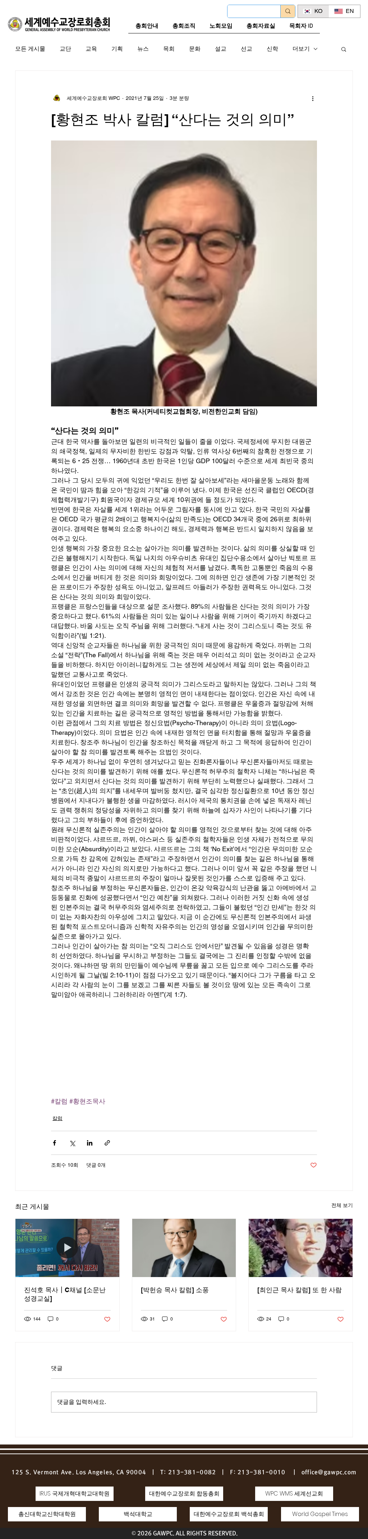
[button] (343, 49)
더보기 (301, 48)
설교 (220, 48)
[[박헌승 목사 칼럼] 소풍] (184, 1248)
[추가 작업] (312, 98)
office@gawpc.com (329, 1472)
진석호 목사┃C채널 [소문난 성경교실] (65, 1294)
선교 (246, 48)
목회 (169, 48)
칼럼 (57, 1118)
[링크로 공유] (107, 1142)
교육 (91, 48)
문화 (195, 48)
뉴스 (143, 48)
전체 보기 (342, 1205)
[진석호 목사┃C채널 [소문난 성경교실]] (67, 1248)
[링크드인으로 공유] (89, 1142)
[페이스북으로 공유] (54, 1142)
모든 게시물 (30, 48)
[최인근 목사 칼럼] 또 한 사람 (299, 1290)
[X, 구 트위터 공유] (72, 1142)
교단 (65, 48)
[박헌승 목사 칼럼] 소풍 (175, 1290)
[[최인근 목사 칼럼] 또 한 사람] (301, 1248)
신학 (272, 48)
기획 (117, 48)
